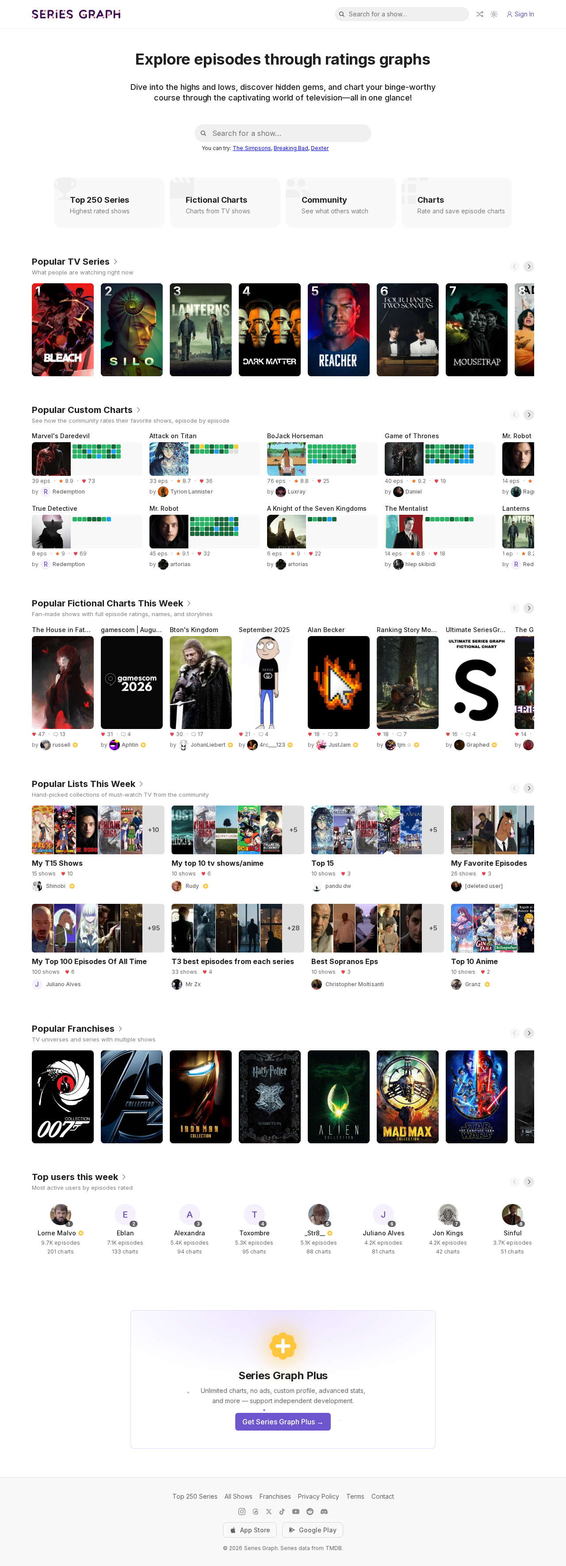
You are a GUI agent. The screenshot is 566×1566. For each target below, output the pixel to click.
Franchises (275, 1496)
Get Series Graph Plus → (283, 1421)
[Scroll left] (514, 266)
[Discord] (324, 1511)
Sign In (524, 14)
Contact (382, 1496)
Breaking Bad (291, 148)
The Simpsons (252, 148)
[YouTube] (295, 1511)
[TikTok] (282, 1511)
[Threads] (255, 1511)
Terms (355, 1496)
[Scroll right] (529, 266)
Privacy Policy (318, 1496)
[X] (269, 1511)
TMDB (333, 1548)
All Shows (238, 1496)
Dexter (320, 148)
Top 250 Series (195, 1496)
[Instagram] (241, 1511)
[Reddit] (310, 1511)
